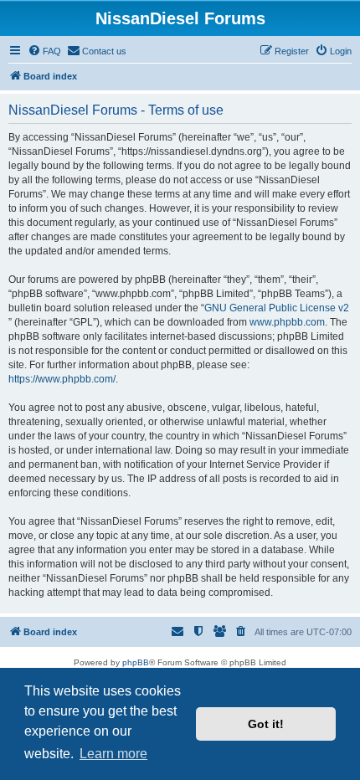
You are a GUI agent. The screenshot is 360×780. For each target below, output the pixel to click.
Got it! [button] (266, 724)
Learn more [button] (113, 754)
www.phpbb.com (287, 322)
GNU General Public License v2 (276, 308)
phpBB (135, 662)
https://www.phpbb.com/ (62, 379)
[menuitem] (44, 51)
